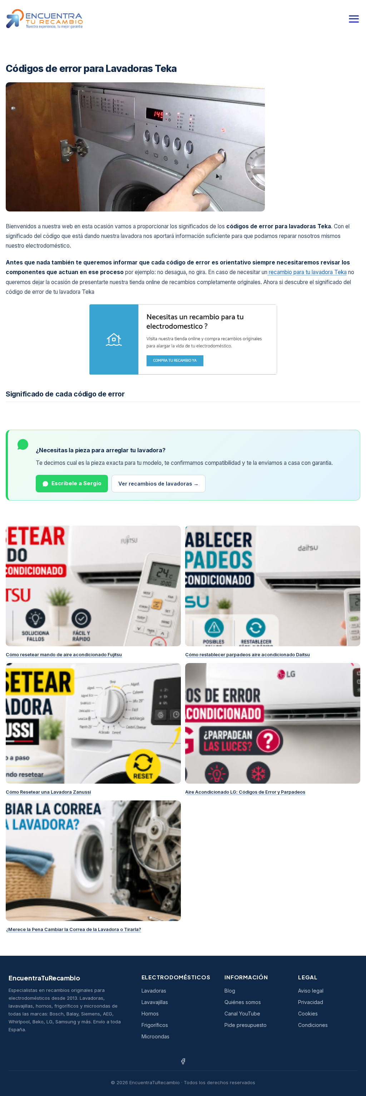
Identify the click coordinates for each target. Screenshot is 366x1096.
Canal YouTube (242, 1013)
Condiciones (313, 1025)
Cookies (308, 1013)
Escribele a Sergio (76, 483)
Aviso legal (310, 991)
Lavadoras (154, 991)
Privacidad (310, 1002)
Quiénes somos (242, 1002)
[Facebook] (183, 1061)
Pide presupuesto (245, 1025)
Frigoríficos (155, 1025)
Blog (229, 991)
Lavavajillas (155, 1002)
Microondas (155, 1036)
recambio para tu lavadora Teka (307, 272)
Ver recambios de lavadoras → (158, 484)
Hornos (150, 1013)
